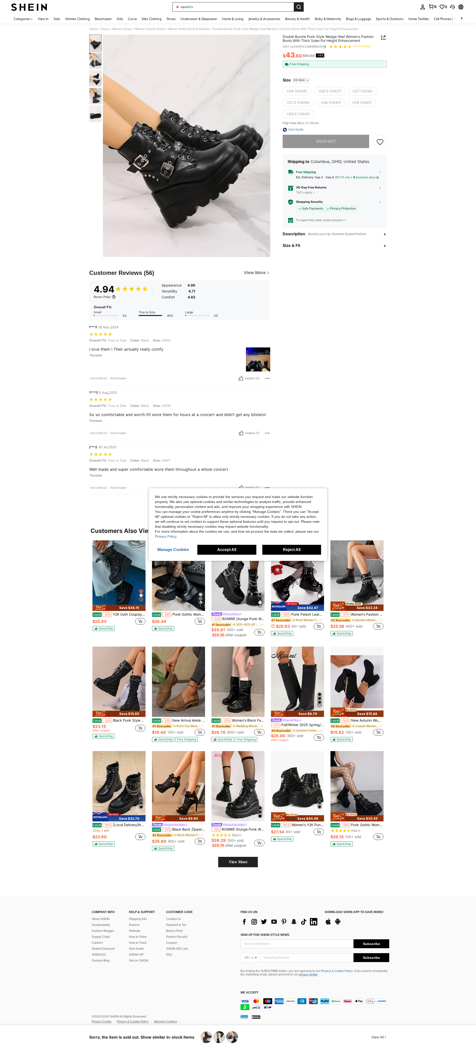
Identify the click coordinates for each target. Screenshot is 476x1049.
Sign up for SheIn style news (264, 935)
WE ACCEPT (249, 992)
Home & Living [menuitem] (232, 19)
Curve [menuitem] (132, 19)
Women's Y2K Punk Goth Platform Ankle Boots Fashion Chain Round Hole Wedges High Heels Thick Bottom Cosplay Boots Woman (298, 825)
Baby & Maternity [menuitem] (328, 19)
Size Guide (136, 948)
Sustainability (101, 925)
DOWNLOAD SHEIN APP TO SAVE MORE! (354, 912)
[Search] (299, 7)
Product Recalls (176, 937)
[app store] (328, 924)
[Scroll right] (461, 19)
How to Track (138, 942)
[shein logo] (29, 7)
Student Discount (103, 948)
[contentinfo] (314, 1004)
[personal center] (423, 7)
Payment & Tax (176, 925)
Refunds (134, 931)
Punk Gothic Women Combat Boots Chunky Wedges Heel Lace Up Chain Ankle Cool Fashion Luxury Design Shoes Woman (179, 614)
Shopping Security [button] (309, 202)
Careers (97, 942)
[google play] (337, 924)
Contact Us (173, 919)
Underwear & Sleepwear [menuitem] (198, 19)
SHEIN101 (99, 954)
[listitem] (119, 587)
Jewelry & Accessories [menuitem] (264, 19)
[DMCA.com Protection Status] (256, 1017)
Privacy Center (102, 1021)
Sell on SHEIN (138, 960)
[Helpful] (241, 378)
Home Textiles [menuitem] (418, 19)
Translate (95, 355)
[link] (432, 7)
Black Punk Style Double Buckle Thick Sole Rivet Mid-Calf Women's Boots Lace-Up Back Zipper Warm (119, 720)
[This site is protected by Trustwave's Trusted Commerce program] (244, 1017)
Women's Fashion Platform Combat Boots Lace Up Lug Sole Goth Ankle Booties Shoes (357, 614)
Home (93, 29)
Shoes (104, 29)
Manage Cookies (165, 1021)
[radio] (297, 91)
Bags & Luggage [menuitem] (358, 19)
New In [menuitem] (43, 19)
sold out (326, 141)
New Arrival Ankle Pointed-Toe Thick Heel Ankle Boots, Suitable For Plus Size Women (179, 720)
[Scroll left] (455, 19)
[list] (280, 921)
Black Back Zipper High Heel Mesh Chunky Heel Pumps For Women (179, 829)
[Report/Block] (267, 378)
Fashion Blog (101, 960)
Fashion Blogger (103, 931)
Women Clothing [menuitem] (77, 19)
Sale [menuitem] (57, 19)
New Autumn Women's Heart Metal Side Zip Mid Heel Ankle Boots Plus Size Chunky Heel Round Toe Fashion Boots (357, 720)
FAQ (169, 954)
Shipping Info (138, 919)
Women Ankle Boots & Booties (188, 29)
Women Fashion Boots (150, 29)
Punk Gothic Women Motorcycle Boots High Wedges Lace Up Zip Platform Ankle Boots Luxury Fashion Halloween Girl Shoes (357, 825)
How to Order (138, 937)
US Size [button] (299, 80)
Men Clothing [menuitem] (152, 19)
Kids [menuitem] (120, 19)
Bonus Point (174, 931)
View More (238, 862)
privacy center (308, 974)
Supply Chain (101, 937)
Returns (134, 925)
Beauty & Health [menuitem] (297, 19)
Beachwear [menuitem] (103, 19)
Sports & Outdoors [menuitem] (389, 19)
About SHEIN (101, 919)
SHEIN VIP (136, 954)
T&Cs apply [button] (304, 192)
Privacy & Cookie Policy (337, 971)
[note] (119, 608)
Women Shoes (122, 29)
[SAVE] (380, 141)
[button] (452, 7)
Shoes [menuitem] (171, 19)
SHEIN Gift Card (177, 948)
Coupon (171, 942)
